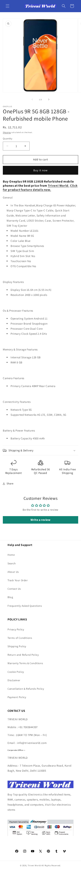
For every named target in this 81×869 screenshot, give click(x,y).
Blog (10, 597)
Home (11, 554)
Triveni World (58, 185)
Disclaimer (14, 680)
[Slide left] (32, 99)
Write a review (40, 520)
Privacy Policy (16, 629)
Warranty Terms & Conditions (25, 663)
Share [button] (10, 483)
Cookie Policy (16, 672)
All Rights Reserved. (51, 865)
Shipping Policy (17, 646)
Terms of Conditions (20, 638)
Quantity (7, 138)
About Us (13, 572)
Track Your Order (18, 580)
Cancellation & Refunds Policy (26, 688)
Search (12, 563)
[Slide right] (49, 99)
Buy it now (40, 170)
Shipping (7, 132)
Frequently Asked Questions (25, 605)
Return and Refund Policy (23, 654)
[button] (7, 6)
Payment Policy (17, 697)
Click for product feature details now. (40, 187)
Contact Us (14, 588)
